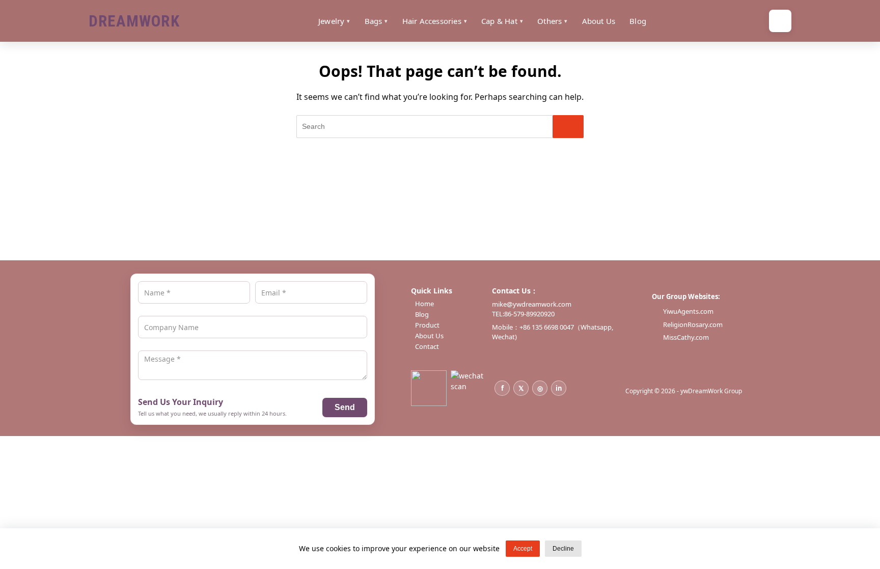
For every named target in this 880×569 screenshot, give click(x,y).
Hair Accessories (431, 21)
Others (549, 21)
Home (424, 304)
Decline (563, 548)
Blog (637, 21)
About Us (599, 21)
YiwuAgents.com (688, 311)
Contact (427, 346)
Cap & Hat (499, 21)
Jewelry (331, 21)
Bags (373, 21)
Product (427, 325)
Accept (522, 548)
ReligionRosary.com (693, 324)
